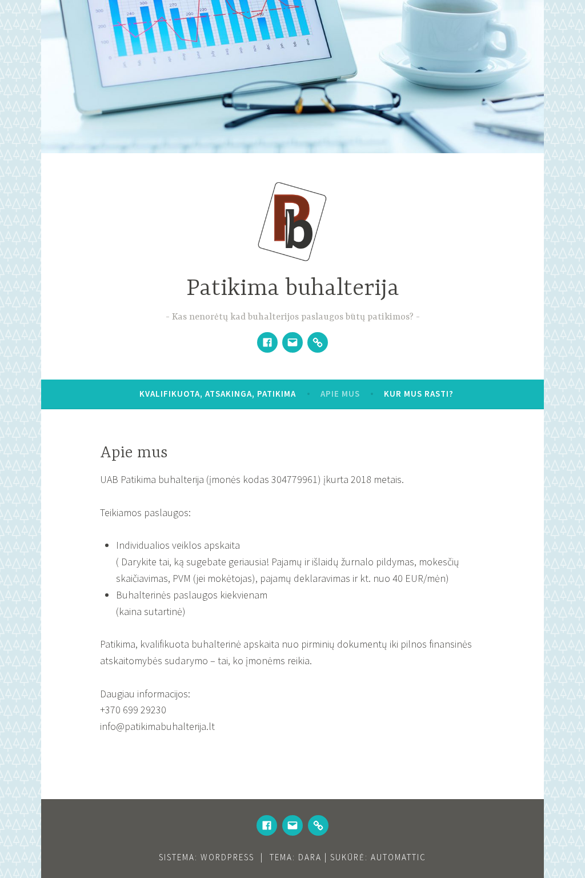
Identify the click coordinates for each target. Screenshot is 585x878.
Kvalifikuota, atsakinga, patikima (217, 393)
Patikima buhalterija (292, 289)
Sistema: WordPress (206, 857)
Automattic (398, 857)
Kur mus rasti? (419, 393)
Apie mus (340, 393)
